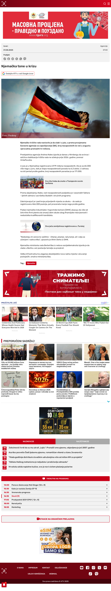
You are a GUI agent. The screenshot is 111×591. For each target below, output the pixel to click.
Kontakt (46, 568)
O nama (20, 568)
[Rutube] (105, 567)
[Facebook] (87, 567)
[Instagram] (93, 567)
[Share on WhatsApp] (20, 59)
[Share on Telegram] (12, 59)
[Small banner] (55, 420)
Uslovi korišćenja (36, 574)
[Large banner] (55, 25)
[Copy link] (4, 59)
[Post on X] (16, 59)
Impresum (33, 568)
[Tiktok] (90, 573)
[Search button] (104, 3)
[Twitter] (99, 567)
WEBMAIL (53, 574)
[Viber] (96, 574)
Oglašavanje (61, 568)
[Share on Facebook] (8, 59)
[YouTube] (81, 567)
